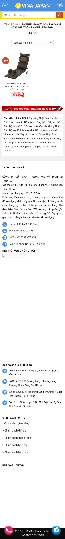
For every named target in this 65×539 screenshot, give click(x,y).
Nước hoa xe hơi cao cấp (34, 142)
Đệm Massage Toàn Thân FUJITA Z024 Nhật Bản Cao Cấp (17, 86)
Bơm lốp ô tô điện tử (15, 138)
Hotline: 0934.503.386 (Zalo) (24, 224)
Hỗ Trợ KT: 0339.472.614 (22, 237)
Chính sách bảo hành (16, 452)
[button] (5, 5)
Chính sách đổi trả (15, 430)
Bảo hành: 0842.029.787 (22, 230)
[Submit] (59, 15)
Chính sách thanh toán (17, 437)
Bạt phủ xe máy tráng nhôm (41, 138)
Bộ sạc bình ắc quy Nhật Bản (24, 130)
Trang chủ (11, 24)
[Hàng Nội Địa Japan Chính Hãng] (32, 5)
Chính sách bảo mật (16, 445)
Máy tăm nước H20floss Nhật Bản (38, 134)
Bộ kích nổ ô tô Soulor (20, 126)
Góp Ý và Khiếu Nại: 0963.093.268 (27, 244)
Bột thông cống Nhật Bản (35, 118)
